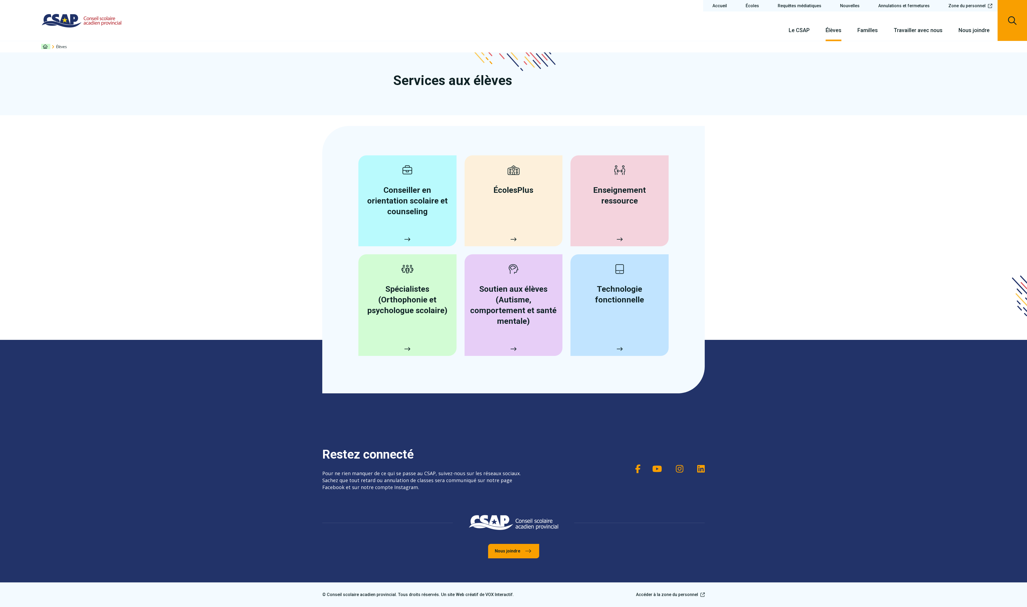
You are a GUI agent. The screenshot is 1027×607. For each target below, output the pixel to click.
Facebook (635, 468)
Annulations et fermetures (904, 5)
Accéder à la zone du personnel (667, 594)
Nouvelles (850, 5)
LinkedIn (699, 468)
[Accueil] (45, 46)
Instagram (678, 468)
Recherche (1012, 20)
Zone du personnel (967, 5)
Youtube (656, 468)
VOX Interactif (499, 594)
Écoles (752, 5)
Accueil (719, 5)
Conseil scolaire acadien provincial (81, 20)
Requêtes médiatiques (799, 5)
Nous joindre (507, 551)
